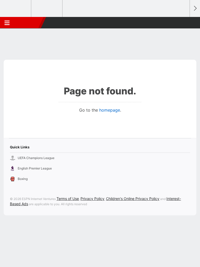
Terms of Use (68, 198)
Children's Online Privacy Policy (132, 198)
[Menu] (7, 22)
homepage (109, 110)
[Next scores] (195, 8)
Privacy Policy (92, 198)
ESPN (27, 22)
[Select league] (16, 9)
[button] (183, 22)
